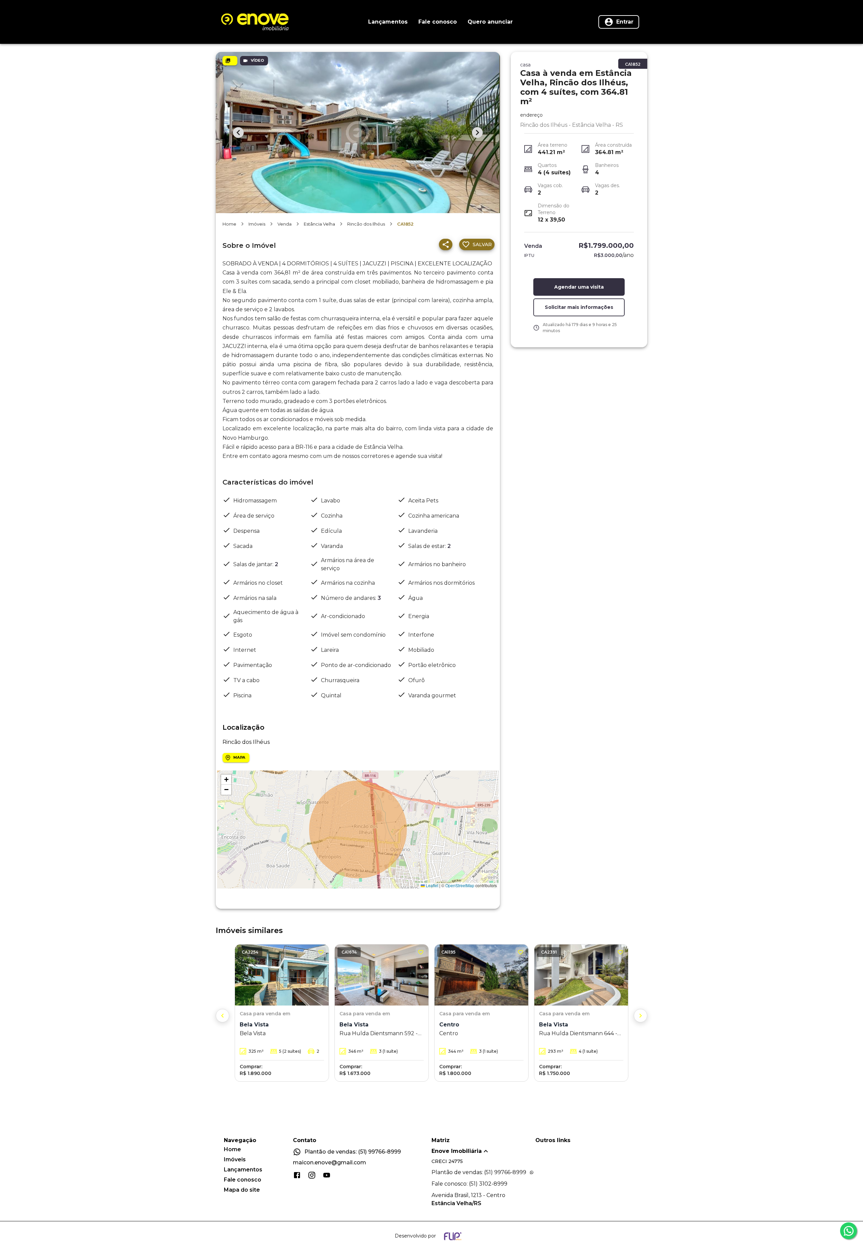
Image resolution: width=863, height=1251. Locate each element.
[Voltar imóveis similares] (222, 1015)
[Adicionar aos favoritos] (321, 952)
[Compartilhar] (445, 244)
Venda (284, 224)
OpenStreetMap (459, 885)
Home (229, 224)
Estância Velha (319, 224)
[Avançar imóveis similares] (640, 1015)
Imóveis (256, 224)
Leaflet (431, 885)
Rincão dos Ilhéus (366, 224)
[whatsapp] (848, 1230)
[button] (226, 780)
